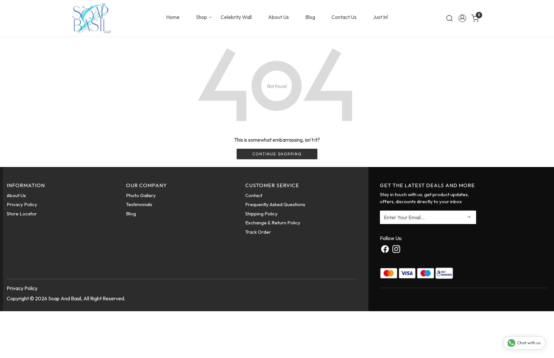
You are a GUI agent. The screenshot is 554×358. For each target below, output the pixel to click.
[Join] (469, 217)
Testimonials (139, 204)
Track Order (258, 232)
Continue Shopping (277, 154)
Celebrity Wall (236, 17)
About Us (278, 17)
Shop (201, 17)
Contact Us (344, 17)
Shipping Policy (261, 214)
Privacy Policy (22, 204)
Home (173, 17)
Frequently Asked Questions (275, 204)
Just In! (380, 17)
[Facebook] (385, 250)
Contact (253, 195)
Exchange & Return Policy (272, 223)
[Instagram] (396, 250)
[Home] (91, 18)
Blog (310, 17)
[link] (449, 18)
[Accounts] (462, 18)
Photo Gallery (141, 195)
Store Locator (22, 214)
